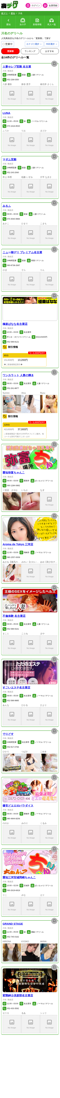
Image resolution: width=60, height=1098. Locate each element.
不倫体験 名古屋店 (14, 615)
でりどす (8, 733)
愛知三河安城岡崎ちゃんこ (19, 877)
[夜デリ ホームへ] (9, 5)
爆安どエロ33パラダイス (18, 805)
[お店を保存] (54, 64)
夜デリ (4, 13)
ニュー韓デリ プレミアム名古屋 (22, 252)
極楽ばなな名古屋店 (15, 323)
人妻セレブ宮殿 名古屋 (17, 66)
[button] (12, 95)
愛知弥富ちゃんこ (14, 472)
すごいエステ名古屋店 (16, 687)
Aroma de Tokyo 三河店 (18, 544)
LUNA (6, 113)
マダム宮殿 (9, 159)
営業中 (9, 44)
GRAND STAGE (13, 923)
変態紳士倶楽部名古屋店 (18, 995)
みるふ (7, 205)
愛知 (13, 13)
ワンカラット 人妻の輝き (18, 375)
